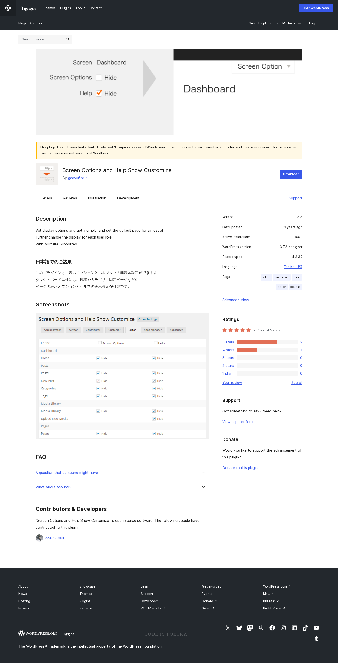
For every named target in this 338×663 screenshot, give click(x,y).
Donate (209, 601)
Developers (150, 601)
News (22, 594)
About (23, 586)
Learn (145, 586)
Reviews (70, 198)
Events (207, 594)
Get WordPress (316, 8)
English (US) (293, 267)
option (282, 286)
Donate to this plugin (240, 467)
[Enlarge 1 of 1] (203, 319)
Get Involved (212, 586)
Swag (208, 608)
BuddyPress (274, 608)
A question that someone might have (67, 472)
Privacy (24, 608)
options (295, 286)
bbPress (271, 601)
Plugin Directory (30, 23)
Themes (86, 594)
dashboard (281, 277)
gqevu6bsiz (77, 178)
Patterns (86, 608)
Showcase (87, 586)
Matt (268, 594)
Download (291, 174)
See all (296, 382)
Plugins (85, 601)
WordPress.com (277, 586)
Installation (97, 198)
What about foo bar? (53, 487)
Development (128, 198)
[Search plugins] (67, 39)
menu (297, 277)
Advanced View (235, 299)
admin (266, 277)
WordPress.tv (153, 608)
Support (295, 198)
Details (46, 198)
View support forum (238, 421)
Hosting (24, 601)
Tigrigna (68, 634)
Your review (232, 382)
